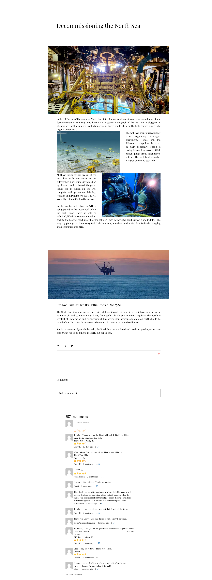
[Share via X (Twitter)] (65, 345)
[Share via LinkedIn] (72, 345)
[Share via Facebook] (58, 345)
